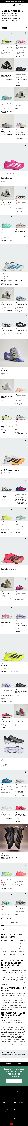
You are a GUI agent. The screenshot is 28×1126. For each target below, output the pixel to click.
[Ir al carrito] (25, 5)
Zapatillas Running (21, 949)
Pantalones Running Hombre (13, 954)
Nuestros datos (5, 1098)
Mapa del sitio (17, 1095)
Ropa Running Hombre (22, 943)
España (16, 1123)
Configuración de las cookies (6, 1110)
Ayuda (3, 1102)
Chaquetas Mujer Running (5, 952)
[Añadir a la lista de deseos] (11, 33)
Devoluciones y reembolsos (17, 1090)
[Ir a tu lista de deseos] (5, 5)
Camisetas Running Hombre (3, 946)
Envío (3, 1089)
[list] (11, 28)
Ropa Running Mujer (22, 946)
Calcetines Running (3, 940)
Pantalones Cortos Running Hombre (13, 949)
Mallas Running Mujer (14, 943)
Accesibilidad (17, 1118)
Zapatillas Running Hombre (21, 952)
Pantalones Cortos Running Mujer (14, 952)
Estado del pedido (6, 1095)
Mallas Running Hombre (12, 940)
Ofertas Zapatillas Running (12, 946)
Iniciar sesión (8, 1063)
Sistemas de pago (18, 1098)
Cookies (4, 1115)
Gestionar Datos (17, 1109)
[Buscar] (22, 5)
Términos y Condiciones (7, 1118)
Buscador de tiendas (18, 1102)
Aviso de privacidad (18, 1115)
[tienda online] (14, 6)
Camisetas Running (3, 943)
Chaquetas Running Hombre (3, 954)
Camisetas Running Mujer (5, 949)
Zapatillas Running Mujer (23, 954)
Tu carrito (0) (20, 1063)
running (4, 17)
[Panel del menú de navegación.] (2, 5)
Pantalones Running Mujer (23, 940)
